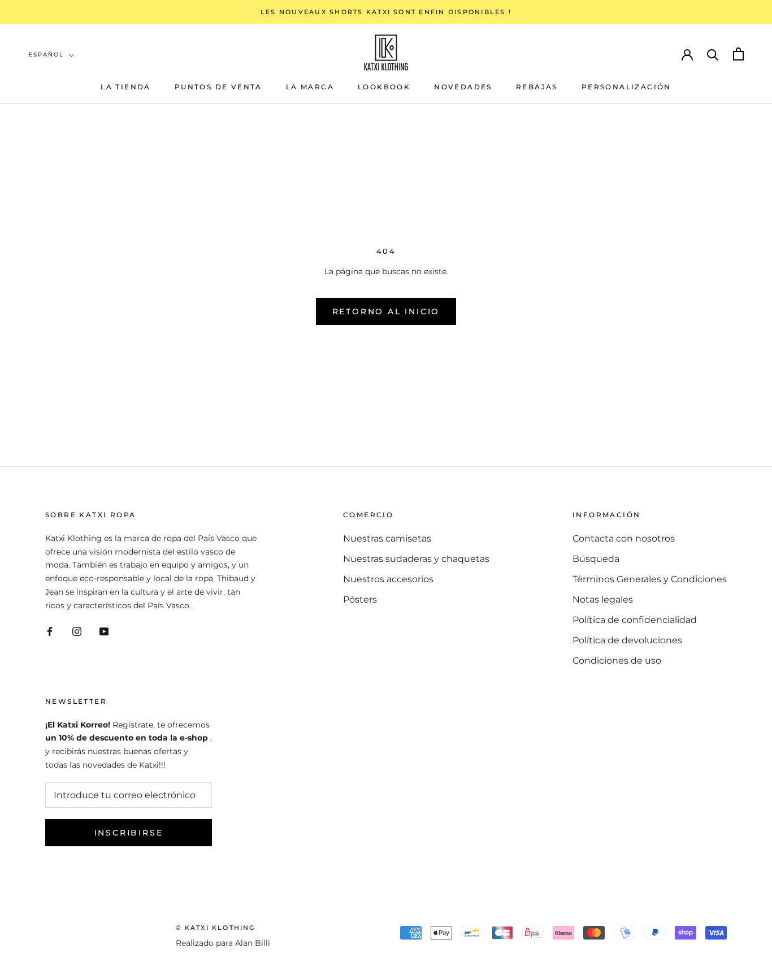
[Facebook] (49, 631)
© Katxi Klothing (215, 928)
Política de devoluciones (627, 640)
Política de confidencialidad (635, 619)
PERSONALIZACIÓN (626, 87)
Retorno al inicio (386, 311)
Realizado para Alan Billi (223, 943)
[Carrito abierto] (738, 53)
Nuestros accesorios (388, 579)
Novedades (463, 87)
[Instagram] (76, 631)
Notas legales (603, 599)
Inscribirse (128, 833)
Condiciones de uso (617, 660)
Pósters (360, 599)
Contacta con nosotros (624, 538)
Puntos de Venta (218, 87)
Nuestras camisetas (387, 538)
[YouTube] (104, 631)
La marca (310, 87)
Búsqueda (596, 558)
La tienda (126, 87)
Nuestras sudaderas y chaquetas (416, 558)
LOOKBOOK (384, 87)
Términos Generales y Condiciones (650, 579)
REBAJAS (537, 87)
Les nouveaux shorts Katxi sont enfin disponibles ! (386, 12)
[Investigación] (713, 54)
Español (46, 54)
